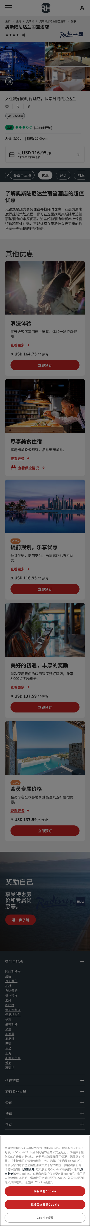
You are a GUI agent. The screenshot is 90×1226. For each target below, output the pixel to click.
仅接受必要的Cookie (45, 1204)
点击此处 (29, 1169)
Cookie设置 (45, 1217)
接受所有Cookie (45, 1191)
